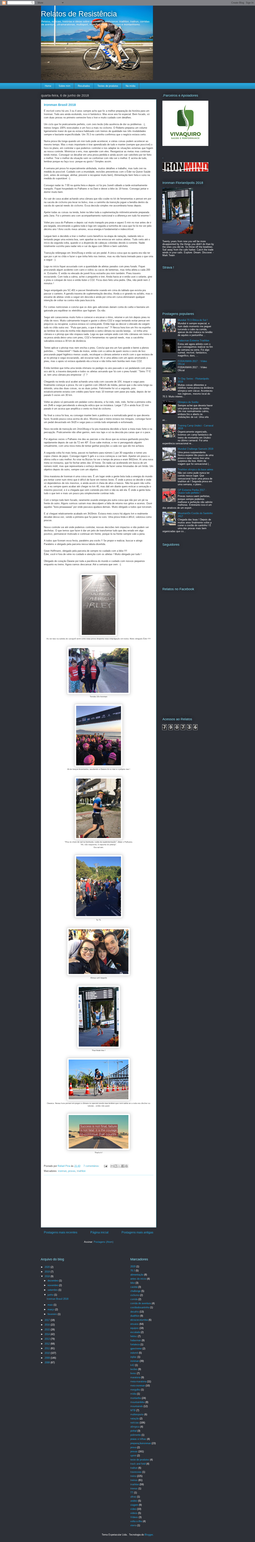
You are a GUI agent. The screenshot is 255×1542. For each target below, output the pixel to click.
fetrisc (133, 1336)
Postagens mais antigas (137, 1232)
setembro (53, 1290)
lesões (133, 1369)
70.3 (132, 1270)
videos (133, 1513)
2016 (48, 1324)
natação (134, 1418)
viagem (134, 1504)
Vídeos (134, 1517)
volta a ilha (136, 1521)
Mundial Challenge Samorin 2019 (195, 448)
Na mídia (130, 85)
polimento (135, 1434)
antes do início (138, 1278)
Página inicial (99, 1232)
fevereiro (53, 1314)
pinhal (133, 1430)
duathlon (134, 1315)
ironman (62, 1171)
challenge (135, 1291)
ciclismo (134, 1295)
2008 (48, 1362)
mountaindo (136, 1406)
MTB (133, 1410)
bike (132, 1282)
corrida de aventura (140, 1303)
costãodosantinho (139, 1307)
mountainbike (137, 1402)
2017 (48, 1320)
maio (51, 1304)
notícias (134, 1422)
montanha (135, 1398)
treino (133, 1476)
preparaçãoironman (140, 1443)
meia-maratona (138, 1381)
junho (51, 1294)
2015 (48, 1329)
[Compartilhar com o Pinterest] (126, 1166)
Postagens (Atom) (103, 1241)
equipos (134, 1328)
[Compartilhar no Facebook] (123, 1166)
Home (48, 85)
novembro (53, 1285)
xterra (133, 1525)
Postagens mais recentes (60, 1232)
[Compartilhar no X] (119, 1166)
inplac (133, 1357)
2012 (48, 1343)
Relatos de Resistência (79, 14)
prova (133, 1447)
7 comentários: (91, 1166)
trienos (134, 1488)
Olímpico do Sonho (188, 402)
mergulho (135, 1389)
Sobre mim (64, 85)
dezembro (53, 1280)
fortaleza (135, 1344)
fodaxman (135, 1340)
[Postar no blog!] (116, 1166)
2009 (48, 1357)
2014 (48, 1334)
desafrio (134, 1311)
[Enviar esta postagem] (105, 1166)
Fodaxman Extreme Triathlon (193, 340)
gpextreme (136, 1348)
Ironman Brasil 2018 (60, 105)
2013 (48, 1338)
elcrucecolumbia (139, 1319)
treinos (134, 1480)
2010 (48, 1353)
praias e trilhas (138, 1439)
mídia (133, 1393)
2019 (48, 1271)
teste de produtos (139, 1459)
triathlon (81, 1171)
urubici (133, 1500)
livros (133, 1373)
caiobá (133, 1287)
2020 (48, 1267)
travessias (136, 1472)
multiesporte (137, 1414)
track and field (138, 1463)
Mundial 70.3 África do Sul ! (193, 320)
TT (131, 1492)
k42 (132, 1365)
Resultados (84, 85)
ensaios (134, 1324)
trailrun (134, 1467)
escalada (135, 1332)
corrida (134, 1299)
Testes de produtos (107, 85)
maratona (135, 1377)
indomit (134, 1352)
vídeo (133, 1509)
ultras (133, 1496)
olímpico (134, 1426)
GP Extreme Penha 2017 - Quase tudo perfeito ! (192, 491)
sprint (133, 1455)
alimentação (136, 1274)
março (51, 1309)
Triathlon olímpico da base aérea (195, 469)
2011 (48, 1348)
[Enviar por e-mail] (112, 1166)
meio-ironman (137, 1385)
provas (71, 1171)
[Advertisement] (99, 1201)
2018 (48, 1276)
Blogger (149, 1534)
